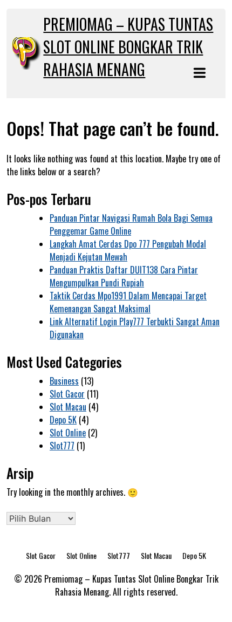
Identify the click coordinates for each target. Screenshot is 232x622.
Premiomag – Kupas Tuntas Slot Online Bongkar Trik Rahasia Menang (128, 46)
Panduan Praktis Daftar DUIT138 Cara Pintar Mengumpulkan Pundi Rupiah (124, 276)
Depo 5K (63, 419)
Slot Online (68, 432)
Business (64, 380)
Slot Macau (68, 406)
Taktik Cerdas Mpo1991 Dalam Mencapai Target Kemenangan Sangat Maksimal (128, 302)
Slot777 (62, 445)
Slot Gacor (67, 393)
